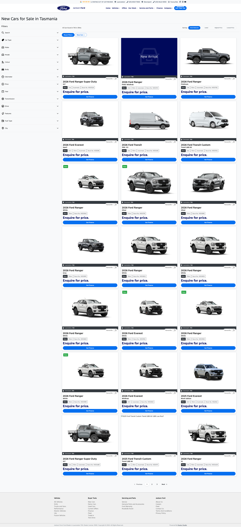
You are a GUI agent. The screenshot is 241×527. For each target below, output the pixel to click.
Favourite (109, 78)
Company (168, 8)
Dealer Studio (182, 525)
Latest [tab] (206, 28)
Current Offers (93, 509)
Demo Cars (92, 504)
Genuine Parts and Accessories (133, 504)
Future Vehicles (59, 515)
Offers (124, 8)
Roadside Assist (127, 509)
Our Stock (132, 8)
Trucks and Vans (60, 506)
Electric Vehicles (60, 511)
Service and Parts (146, 8)
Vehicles (115, 8)
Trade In (91, 515)
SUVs (56, 504)
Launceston (121, 2)
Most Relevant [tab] (194, 28)
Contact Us (160, 509)
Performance (58, 509)
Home (108, 8)
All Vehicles (58, 502)
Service (124, 502)
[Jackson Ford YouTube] (185, 2)
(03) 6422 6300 (160, 2)
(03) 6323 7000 (134, 2)
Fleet (90, 513)
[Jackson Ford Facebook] (180, 2)
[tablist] (212, 28)
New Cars (91, 502)
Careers (158, 504)
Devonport (147, 2)
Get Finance (90, 97)
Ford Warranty (127, 506)
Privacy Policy (161, 513)
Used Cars (91, 506)
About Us (159, 502)
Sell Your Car (180, 8)
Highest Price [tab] (218, 28)
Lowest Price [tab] (230, 28)
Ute (55, 513)
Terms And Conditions (164, 511)
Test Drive (91, 518)
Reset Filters (68, 35)
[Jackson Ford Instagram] (183, 2)
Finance (160, 8)
